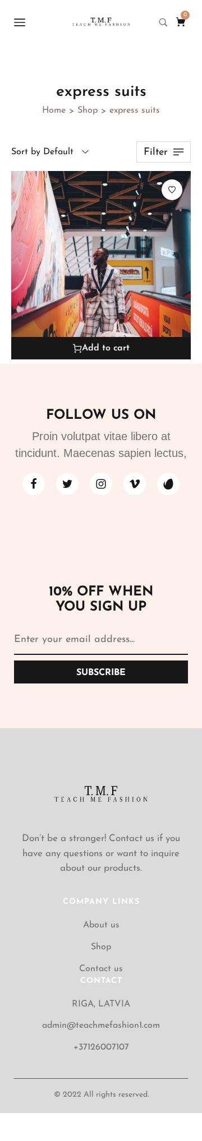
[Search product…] (163, 22)
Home (54, 110)
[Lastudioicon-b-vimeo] (134, 484)
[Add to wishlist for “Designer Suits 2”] (172, 189)
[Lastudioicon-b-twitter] (67, 484)
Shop (87, 110)
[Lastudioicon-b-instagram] (101, 484)
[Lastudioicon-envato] (168, 484)
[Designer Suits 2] (101, 265)
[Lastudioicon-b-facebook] (33, 484)
